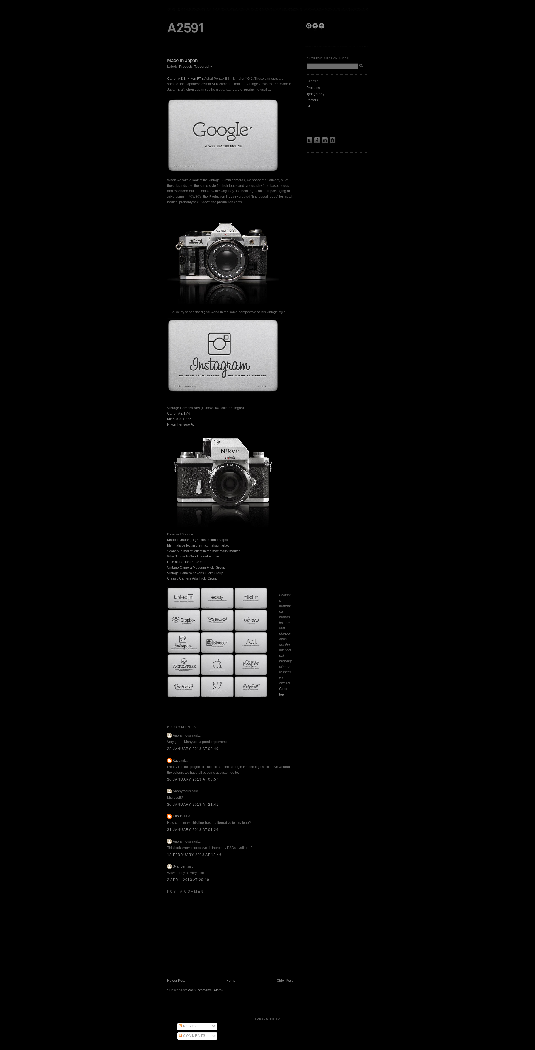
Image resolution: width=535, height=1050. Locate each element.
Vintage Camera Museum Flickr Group (196, 567)
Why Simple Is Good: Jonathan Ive (193, 556)
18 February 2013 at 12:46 (194, 855)
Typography (203, 67)
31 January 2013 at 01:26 (193, 830)
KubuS (178, 816)
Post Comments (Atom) (205, 990)
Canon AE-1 (176, 79)
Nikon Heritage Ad (181, 424)
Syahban (179, 866)
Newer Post (176, 981)
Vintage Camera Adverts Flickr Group (195, 573)
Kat (175, 760)
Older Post (285, 981)
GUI (309, 106)
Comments (193, 1036)
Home (230, 981)
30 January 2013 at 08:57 (193, 779)
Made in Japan (182, 60)
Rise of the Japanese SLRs (187, 562)
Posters (312, 100)
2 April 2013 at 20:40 (188, 880)
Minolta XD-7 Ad (179, 419)
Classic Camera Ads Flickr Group (192, 578)
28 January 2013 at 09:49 (193, 749)
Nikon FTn (195, 79)
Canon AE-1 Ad (178, 414)
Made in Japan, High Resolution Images (197, 540)
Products (186, 67)
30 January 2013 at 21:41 (193, 805)
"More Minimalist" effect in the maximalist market (203, 551)
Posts (189, 1026)
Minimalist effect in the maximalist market (198, 545)
